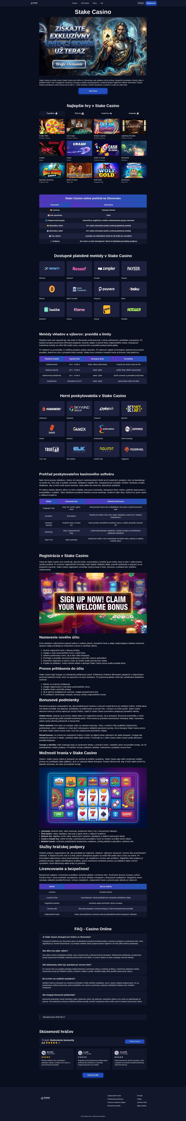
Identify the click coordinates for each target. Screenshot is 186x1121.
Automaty (132, 113)
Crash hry (105, 113)
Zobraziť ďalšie (93, 1075)
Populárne (50, 113)
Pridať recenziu (135, 1041)
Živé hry (78, 113)
